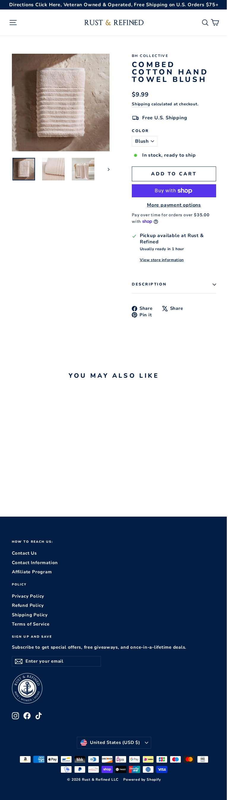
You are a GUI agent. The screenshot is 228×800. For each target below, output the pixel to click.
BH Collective (150, 55)
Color (140, 131)
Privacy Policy (28, 596)
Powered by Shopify (142, 779)
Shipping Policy (30, 615)
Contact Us (24, 553)
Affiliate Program (32, 572)
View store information (162, 260)
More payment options (174, 205)
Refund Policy (28, 605)
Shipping (141, 104)
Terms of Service (31, 624)
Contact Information (35, 563)
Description (149, 284)
